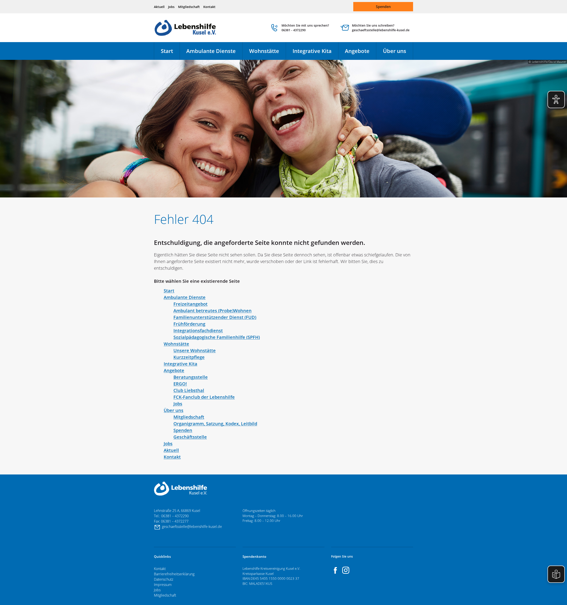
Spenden (383, 6)
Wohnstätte (264, 51)
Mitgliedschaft (189, 7)
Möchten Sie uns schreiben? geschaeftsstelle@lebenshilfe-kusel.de (381, 27)
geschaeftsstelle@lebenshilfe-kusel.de (192, 526)
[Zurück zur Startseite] (185, 28)
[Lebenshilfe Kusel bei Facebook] (335, 570)
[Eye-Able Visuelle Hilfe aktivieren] (556, 99)
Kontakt (209, 7)
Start (167, 51)
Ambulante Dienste (211, 51)
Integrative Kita (312, 51)
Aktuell (159, 7)
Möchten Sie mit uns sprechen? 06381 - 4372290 (305, 27)
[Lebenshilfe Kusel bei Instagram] (345, 570)
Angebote (357, 51)
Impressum (163, 584)
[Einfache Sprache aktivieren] (556, 574)
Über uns (394, 51)
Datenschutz (163, 579)
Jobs (171, 7)
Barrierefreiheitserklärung (174, 574)
